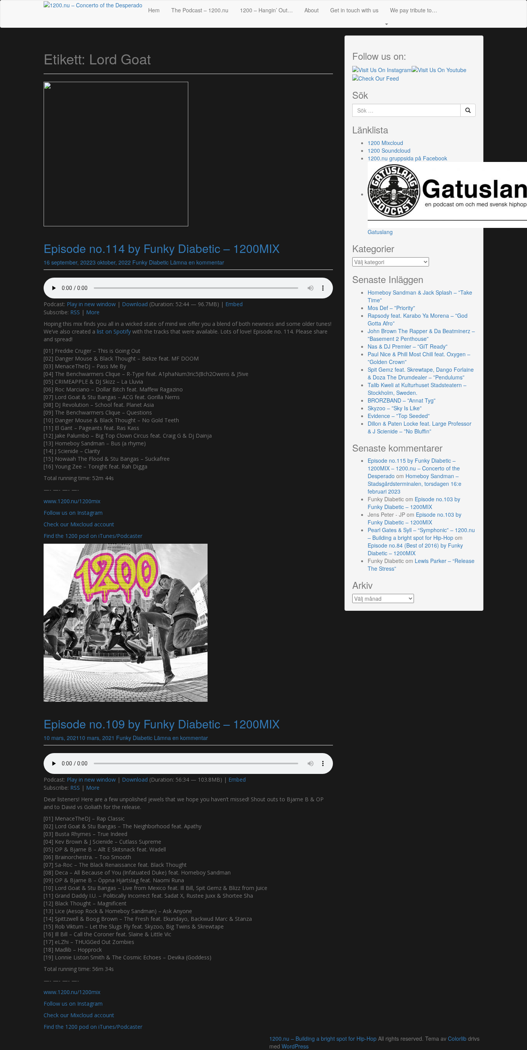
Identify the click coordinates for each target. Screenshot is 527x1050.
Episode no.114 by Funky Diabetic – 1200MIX (162, 248)
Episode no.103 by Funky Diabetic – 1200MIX (414, 503)
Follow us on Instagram (73, 512)
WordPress (295, 1046)
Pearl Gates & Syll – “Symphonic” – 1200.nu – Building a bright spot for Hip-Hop (421, 533)
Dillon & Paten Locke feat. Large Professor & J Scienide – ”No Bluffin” (419, 427)
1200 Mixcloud (385, 143)
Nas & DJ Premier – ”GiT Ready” (408, 346)
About (311, 10)
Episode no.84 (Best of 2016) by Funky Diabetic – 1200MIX (415, 549)
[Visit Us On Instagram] (382, 68)
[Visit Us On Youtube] (439, 68)
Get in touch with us (354, 10)
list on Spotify (114, 331)
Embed (234, 304)
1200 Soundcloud (389, 150)
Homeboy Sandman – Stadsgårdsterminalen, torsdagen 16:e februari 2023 (414, 483)
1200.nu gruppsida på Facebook (407, 158)
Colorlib (457, 1038)
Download (135, 304)
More (93, 312)
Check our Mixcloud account (79, 524)
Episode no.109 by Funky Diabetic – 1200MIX (162, 723)
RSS (75, 312)
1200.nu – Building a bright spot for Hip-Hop (323, 1038)
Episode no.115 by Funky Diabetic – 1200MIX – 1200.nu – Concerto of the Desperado (414, 468)
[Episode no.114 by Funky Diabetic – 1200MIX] (116, 153)
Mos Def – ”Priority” (391, 308)
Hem (154, 10)
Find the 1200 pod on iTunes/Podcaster (93, 535)
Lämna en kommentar (197, 262)
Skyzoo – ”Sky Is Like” (395, 408)
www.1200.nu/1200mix (72, 501)
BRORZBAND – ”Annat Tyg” (402, 400)
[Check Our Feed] (375, 77)
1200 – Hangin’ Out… (266, 10)
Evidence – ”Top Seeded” (399, 416)
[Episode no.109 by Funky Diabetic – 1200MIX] (126, 621)
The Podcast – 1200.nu (199, 10)
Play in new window (91, 304)
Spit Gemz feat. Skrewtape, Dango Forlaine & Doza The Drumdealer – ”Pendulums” (421, 373)
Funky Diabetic (150, 262)
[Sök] (468, 110)
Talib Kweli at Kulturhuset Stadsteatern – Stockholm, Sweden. (417, 388)
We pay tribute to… (413, 10)
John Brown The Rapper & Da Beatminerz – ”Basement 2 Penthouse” (421, 334)
